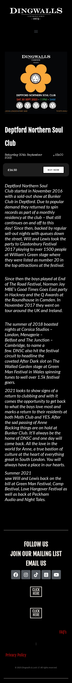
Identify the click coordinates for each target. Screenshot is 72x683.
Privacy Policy (16, 655)
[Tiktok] (36, 574)
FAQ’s (62, 632)
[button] (36, 31)
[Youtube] (56, 574)
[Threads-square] (46, 574)
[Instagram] (25, 574)
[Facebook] (15, 574)
